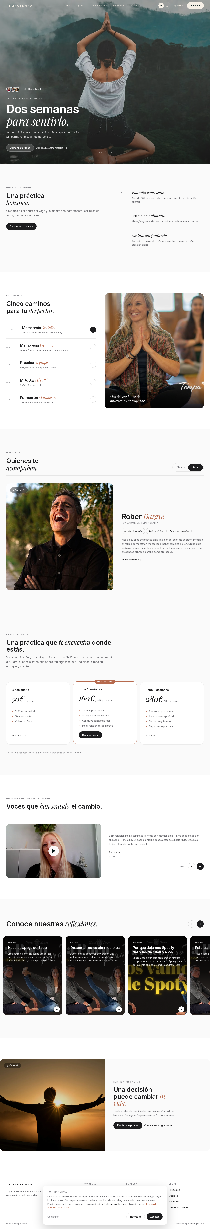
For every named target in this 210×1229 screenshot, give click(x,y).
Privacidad (63, 1207)
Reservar (17, 735)
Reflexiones (118, 5)
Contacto (133, 5)
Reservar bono (90, 735)
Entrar (180, 5)
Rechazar (135, 1216)
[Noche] (167, 5)
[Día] (161, 5)
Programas (80, 5)
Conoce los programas (157, 1125)
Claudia (181, 467)
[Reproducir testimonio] (53, 851)
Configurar (53, 1216)
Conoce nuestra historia (49, 147)
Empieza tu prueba (127, 1125)
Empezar (195, 5)
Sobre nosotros (100, 5)
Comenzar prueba (20, 147)
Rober (196, 467)
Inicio (67, 5)
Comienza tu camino (21, 226)
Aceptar (154, 1216)
